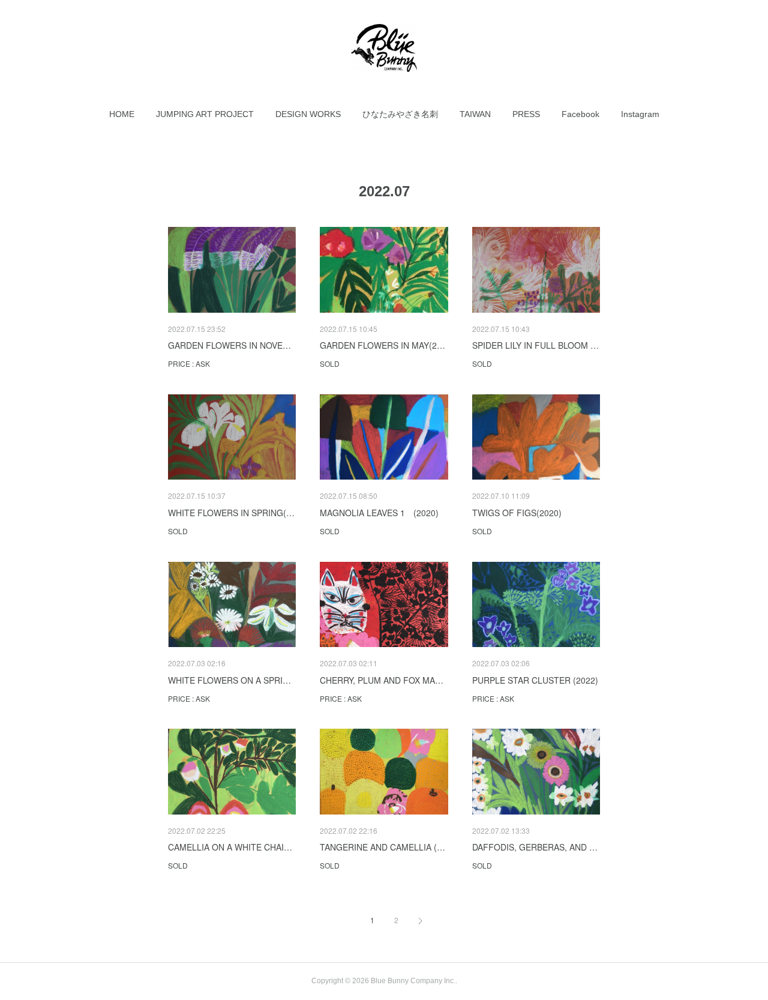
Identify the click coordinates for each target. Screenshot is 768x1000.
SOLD (330, 363)
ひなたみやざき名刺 (400, 114)
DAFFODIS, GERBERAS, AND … (535, 847)
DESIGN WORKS (308, 114)
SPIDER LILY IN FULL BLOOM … (535, 345)
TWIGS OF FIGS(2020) (517, 513)
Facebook (580, 114)
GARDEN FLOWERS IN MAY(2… (382, 345)
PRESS (526, 114)
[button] (121, 114)
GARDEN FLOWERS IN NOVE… (229, 345)
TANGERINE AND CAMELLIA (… (382, 847)
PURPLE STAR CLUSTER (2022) (535, 680)
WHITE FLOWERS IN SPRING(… (231, 513)
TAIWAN (475, 114)
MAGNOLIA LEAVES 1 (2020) (379, 513)
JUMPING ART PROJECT (205, 114)
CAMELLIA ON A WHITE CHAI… (230, 847)
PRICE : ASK (189, 363)
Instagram (640, 114)
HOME (121, 114)
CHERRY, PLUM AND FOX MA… (381, 680)
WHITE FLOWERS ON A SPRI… (229, 680)
